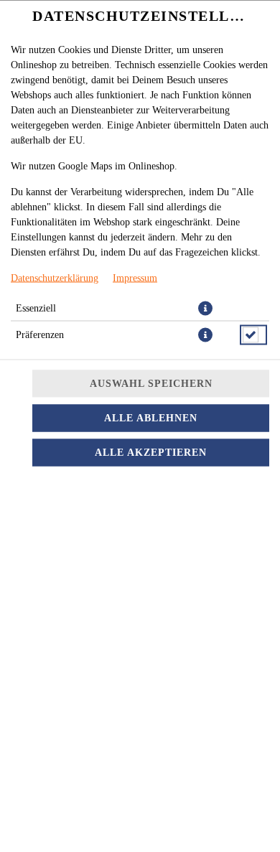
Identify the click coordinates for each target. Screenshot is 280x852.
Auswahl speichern (151, 383)
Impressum (135, 277)
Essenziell (36, 307)
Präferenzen (40, 334)
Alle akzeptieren (151, 451)
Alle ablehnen (150, 417)
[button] (205, 308)
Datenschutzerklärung (54, 277)
